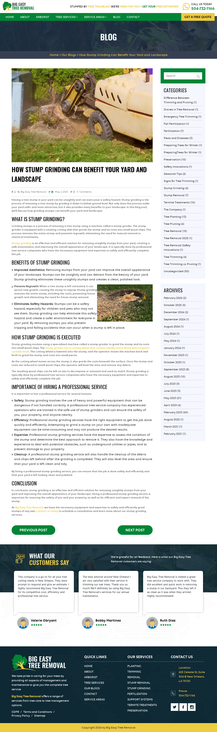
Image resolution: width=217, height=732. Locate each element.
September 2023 (174, 369)
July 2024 (170, 333)
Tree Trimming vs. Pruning (180, 264)
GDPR (15, 711)
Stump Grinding (174, 188)
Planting (134, 666)
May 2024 (170, 340)
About (25, 17)
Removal (133, 677)
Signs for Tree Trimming (179, 181)
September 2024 (174, 319)
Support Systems (140, 699)
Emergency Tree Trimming (181, 116)
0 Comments (84, 192)
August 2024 (172, 326)
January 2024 (172, 348)
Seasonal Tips (173, 173)
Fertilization (172, 131)
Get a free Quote (197, 17)
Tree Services (65, 17)
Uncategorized (173, 271)
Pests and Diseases (176, 138)
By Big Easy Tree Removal (31, 192)
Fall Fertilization (174, 123)
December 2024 (174, 312)
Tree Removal (173, 231)
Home (10, 17)
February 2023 (173, 412)
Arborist (42, 17)
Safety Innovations (176, 166)
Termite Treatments (177, 202)
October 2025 (173, 305)
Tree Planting (172, 216)
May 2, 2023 (61, 192)
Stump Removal (174, 195)
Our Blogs (92, 688)
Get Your (160, 6)
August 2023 (172, 376)
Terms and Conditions (37, 711)
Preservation (172, 159)
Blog (116, 17)
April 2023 (170, 405)
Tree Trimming (173, 257)
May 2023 (170, 398)
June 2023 (170, 390)
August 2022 (172, 419)
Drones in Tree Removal (179, 109)
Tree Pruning (172, 223)
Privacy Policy (21, 715)
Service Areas (94, 17)
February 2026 (173, 298)
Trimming (134, 671)
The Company (173, 209)
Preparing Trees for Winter (181, 145)
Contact (133, 17)
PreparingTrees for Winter (181, 152)
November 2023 (174, 355)
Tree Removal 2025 (176, 238)
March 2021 (171, 426)
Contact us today (47, 511)
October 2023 (172, 362)
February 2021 (173, 433)
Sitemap (39, 715)
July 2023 (170, 383)
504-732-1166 (203, 8)
